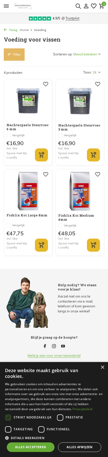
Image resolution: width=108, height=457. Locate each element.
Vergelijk (18, 135)
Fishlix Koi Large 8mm (27, 215)
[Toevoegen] (41, 154)
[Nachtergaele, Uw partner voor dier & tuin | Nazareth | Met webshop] (48, 6)
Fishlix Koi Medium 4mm (76, 217)
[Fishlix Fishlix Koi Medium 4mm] (79, 191)
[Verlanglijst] (93, 6)
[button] (54, 437)
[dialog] (54, 409)
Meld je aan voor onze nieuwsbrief (54, 355)
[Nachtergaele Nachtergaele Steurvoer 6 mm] (28, 101)
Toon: (87, 72)
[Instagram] (54, 346)
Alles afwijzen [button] (80, 447)
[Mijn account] (86, 6)
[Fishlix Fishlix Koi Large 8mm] (28, 191)
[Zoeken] (78, 6)
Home (24, 30)
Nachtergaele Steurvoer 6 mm (27, 127)
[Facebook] (45, 346)
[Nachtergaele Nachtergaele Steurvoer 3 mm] (79, 101)
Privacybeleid (82, 409)
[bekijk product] (41, 245)
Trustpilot (72, 18)
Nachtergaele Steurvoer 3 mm (79, 127)
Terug (12, 30)
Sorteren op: (63, 54)
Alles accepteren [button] (30, 447)
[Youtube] (63, 346)
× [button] (102, 367)
